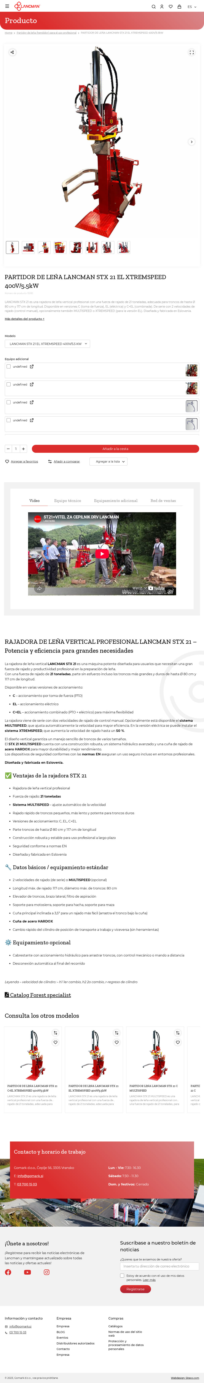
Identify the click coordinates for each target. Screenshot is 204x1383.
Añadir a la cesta (115, 449)
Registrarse (136, 1289)
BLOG (61, 1332)
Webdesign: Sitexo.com (185, 1377)
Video (34, 500)
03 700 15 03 (27, 1184)
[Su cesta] (179, 6)
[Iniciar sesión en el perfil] (162, 6)
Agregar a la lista (108, 461)
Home (8, 32)
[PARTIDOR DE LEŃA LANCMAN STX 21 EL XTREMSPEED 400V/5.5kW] (94, 1055)
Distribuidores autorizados (75, 1343)
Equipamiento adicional (116, 500)
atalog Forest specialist (40, 995)
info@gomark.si (30, 1176)
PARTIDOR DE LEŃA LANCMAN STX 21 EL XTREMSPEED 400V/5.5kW (122, 32)
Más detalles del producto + (24, 319)
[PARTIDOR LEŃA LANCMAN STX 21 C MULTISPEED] (155, 1055)
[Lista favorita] (170, 6)
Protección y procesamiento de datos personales (126, 1345)
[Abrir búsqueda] (154, 7)
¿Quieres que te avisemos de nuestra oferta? (151, 1259)
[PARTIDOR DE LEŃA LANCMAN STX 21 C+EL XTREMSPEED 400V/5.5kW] (33, 1055)
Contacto (63, 1349)
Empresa (63, 1326)
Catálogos (115, 1326)
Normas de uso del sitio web (125, 1334)
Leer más (149, 1280)
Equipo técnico (67, 500)
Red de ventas (163, 500)
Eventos (62, 1337)
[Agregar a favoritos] (55, 1042)
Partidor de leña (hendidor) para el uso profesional (46, 32)
